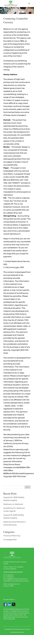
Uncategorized (9, 539)
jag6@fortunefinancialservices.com (17, 579)
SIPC (25, 615)
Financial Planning (11, 536)
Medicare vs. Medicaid (13, 504)
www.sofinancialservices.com (20, 581)
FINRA (21, 615)
